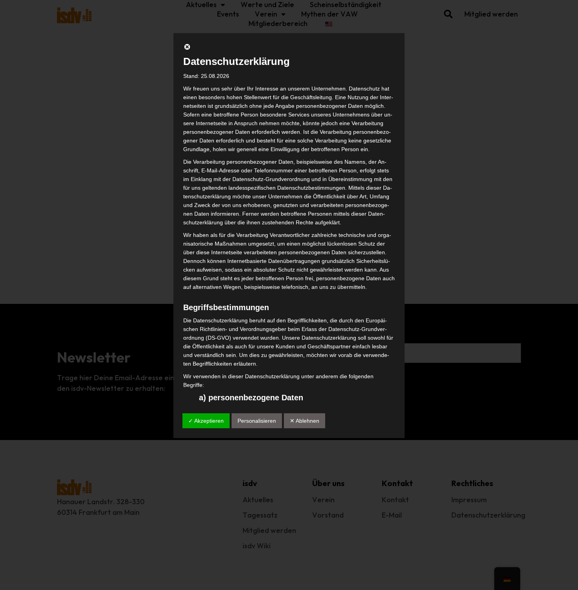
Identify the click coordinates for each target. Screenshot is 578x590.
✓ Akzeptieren (206, 421)
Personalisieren (256, 421)
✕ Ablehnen (304, 421)
